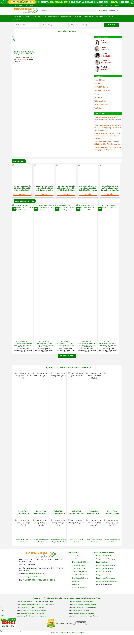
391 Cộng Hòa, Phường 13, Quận (33, 610)
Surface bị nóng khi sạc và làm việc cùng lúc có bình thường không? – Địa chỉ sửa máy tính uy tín (107, 128)
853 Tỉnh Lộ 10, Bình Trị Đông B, (85, 616)
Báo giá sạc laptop (102, 562)
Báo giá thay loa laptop (103, 571)
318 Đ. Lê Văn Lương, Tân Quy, (84, 607)
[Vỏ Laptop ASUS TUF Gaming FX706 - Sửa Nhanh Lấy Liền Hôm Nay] (65, 272)
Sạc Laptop (42, 16)
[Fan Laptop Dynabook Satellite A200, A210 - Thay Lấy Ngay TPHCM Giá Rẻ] (22, 272)
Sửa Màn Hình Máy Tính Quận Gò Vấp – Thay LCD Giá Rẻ (24, 53)
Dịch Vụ (17, 20)
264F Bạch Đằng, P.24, (82, 601)
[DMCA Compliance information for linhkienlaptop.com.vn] (80, 623)
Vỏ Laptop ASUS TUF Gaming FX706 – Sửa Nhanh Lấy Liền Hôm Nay (65, 345)
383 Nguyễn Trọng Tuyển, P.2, (32, 607)
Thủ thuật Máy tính (100, 101)
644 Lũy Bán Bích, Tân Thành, (84, 604)
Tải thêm (67, 356)
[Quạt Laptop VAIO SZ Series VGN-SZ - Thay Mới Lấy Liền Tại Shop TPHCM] (44, 272)
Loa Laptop (77, 16)
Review (96, 94)
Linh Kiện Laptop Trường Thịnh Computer (72, 632)
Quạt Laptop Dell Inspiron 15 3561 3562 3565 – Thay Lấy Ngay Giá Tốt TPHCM (86, 345)
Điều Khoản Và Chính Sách (81, 562)
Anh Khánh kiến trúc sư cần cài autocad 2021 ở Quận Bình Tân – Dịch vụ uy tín (107, 143)
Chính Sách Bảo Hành (79, 571)
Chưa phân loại (99, 80)
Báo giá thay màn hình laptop (105, 565)
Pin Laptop (17, 16)
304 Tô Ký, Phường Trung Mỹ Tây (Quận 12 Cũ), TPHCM (37, 604)
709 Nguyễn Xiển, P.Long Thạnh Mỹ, (34, 616)
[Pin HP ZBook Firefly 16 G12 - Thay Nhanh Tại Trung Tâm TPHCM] (108, 272)
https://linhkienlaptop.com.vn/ (34, 573)
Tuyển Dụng (98, 108)
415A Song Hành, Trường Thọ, (32, 613)
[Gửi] (94, 10)
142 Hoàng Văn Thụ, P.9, (84, 613)
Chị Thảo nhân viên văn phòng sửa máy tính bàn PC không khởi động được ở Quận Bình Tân (107, 136)
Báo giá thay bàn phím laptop (105, 559)
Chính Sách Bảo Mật (78, 565)
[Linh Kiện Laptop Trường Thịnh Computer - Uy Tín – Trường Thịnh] (26, 11)
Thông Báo (109, 5)
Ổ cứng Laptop (88, 16)
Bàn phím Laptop (30, 16)
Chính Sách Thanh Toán (80, 575)
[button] (103, 10)
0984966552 (51, 580)
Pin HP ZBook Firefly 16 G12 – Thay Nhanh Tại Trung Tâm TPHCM (108, 345)
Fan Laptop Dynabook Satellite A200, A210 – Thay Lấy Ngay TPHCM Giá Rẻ (23, 345)
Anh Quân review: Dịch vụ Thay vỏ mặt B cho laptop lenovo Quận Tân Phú (107, 149)
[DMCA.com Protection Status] (51, 623)
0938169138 (42, 580)
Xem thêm (22, 194)
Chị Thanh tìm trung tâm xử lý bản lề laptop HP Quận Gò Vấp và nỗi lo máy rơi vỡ (107, 119)
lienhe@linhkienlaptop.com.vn (33, 577)
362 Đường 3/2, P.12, (81, 610)
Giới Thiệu (101, 5)
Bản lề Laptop (66, 16)
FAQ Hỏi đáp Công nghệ (102, 90)
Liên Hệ (117, 5)
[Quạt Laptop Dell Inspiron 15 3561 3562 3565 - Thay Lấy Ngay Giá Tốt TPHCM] (86, 272)
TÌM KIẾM (111, 25)
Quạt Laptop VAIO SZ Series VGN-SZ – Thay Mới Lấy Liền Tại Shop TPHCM (44, 345)
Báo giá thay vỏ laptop (103, 575)
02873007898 (31, 580)
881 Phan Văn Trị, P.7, (29, 601)
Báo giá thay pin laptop (103, 555)
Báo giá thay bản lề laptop (104, 568)
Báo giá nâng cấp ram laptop (105, 578)
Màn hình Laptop (53, 16)
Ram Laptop (100, 16)
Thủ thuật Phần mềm (101, 104)
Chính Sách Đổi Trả (78, 568)
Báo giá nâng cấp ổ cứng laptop (106, 581)
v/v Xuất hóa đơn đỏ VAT (80, 587)
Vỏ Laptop (109, 16)
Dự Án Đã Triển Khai (101, 87)
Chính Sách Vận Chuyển (80, 578)
